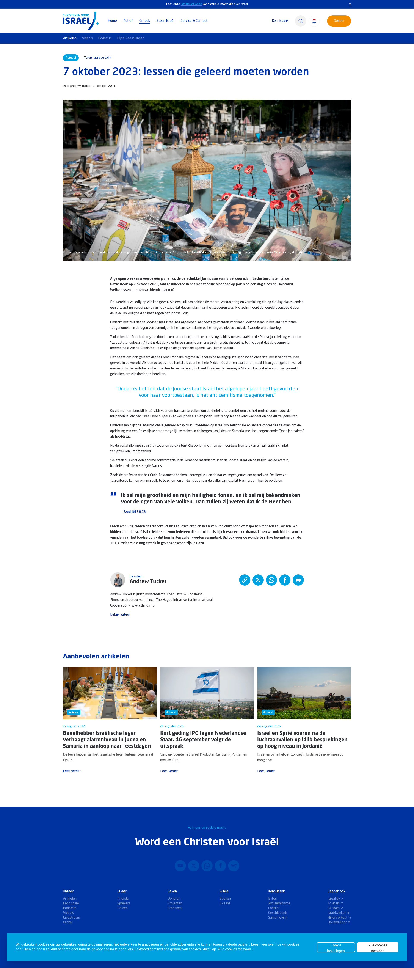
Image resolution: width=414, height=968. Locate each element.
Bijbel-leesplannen (130, 38)
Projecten (175, 903)
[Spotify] (233, 865)
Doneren (174, 898)
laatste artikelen (191, 4)
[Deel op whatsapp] (271, 580)
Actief (128, 21)
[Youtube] (180, 865)
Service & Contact (194, 21)
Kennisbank (280, 21)
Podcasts (105, 38)
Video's (87, 38)
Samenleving (277, 917)
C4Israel (334, 908)
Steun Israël (165, 21)
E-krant (225, 903)
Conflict (274, 908)
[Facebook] (220, 865)
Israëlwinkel (336, 913)
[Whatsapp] (207, 865)
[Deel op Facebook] (284, 580)
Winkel (68, 922)
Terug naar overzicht (97, 57)
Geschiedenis (277, 913)
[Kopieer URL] (244, 580)
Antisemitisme (279, 903)
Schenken (175, 908)
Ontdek (144, 21)
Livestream (71, 917)
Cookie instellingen (336, 947)
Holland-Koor (337, 922)
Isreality (334, 898)
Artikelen (70, 38)
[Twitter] (193, 865)
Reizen (122, 908)
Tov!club (334, 903)
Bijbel (272, 898)
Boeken (225, 898)
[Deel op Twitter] (258, 580)
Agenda (123, 898)
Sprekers (123, 903)
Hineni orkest (337, 917)
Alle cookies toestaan (377, 947)
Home (112, 21)
